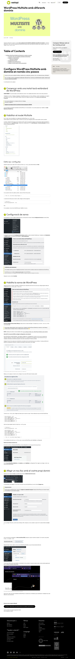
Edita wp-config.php (14, 59)
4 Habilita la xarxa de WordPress (14, 61)
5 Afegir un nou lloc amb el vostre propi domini (17, 63)
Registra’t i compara (57, 51)
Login (59, 2)
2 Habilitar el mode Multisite (13, 57)
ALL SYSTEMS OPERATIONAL (13, 657)
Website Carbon (47, 645)
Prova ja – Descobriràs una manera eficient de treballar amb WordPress (19, 606)
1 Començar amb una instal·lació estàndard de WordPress (19, 56)
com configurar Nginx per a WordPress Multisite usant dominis (35, 331)
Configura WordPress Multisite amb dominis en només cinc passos (19, 55)
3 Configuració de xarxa (12, 60)
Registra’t (65, 2)
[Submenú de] (40, 3)
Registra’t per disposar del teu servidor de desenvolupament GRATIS (18, 104)
